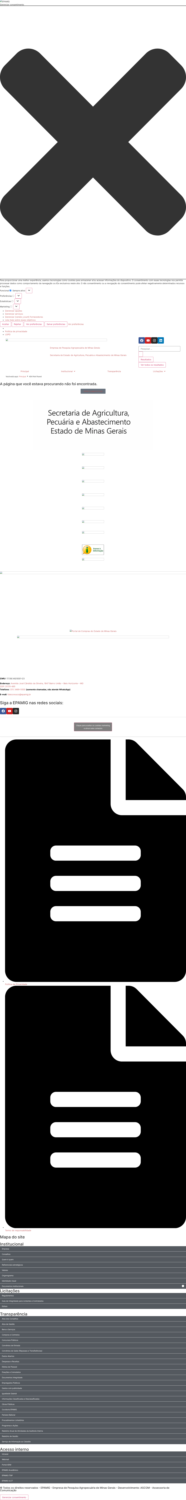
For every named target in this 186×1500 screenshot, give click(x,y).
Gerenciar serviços (14, 314)
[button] (93, 142)
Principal (22, 376)
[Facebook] (142, 340)
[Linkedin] (161, 340)
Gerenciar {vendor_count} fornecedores (24, 317)
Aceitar (5, 324)
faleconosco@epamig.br (19, 694)
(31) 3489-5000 (18, 689)
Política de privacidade (16, 331)
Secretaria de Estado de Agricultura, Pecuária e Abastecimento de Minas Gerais (88, 355)
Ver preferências (34, 324)
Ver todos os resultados (152, 365)
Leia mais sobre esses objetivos (20, 320)
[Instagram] (154, 340)
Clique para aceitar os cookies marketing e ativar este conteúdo (93, 726)
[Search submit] (141, 354)
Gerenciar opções (13, 311)
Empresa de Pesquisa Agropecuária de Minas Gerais (75, 348)
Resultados (146, 359)
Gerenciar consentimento (14, 1497)
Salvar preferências (56, 324)
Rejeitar (17, 324)
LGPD (8, 334)
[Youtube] (148, 340)
